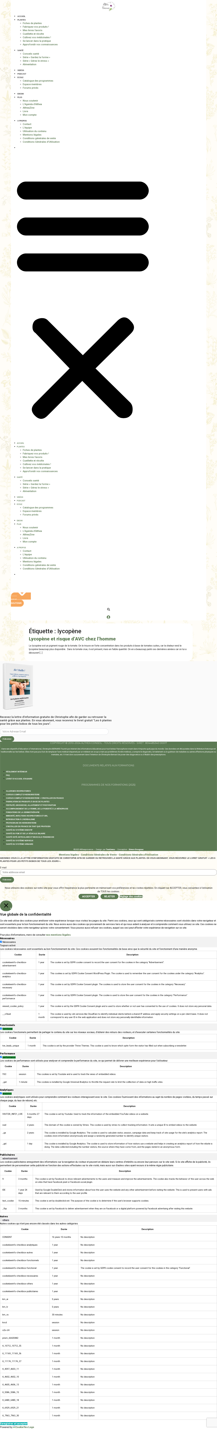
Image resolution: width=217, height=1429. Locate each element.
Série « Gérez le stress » (36, 60)
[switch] (1, 1028)
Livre (25, 111)
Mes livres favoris (32, 30)
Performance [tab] (7, 1053)
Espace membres (32, 84)
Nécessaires (9, 942)
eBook (20, 94)
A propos (22, 121)
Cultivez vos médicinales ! (37, 37)
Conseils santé (31, 53)
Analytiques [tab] (6, 1089)
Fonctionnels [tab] (7, 1025)
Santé (20, 50)
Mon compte (29, 114)
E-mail (3, 867)
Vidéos (20, 70)
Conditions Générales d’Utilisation (41, 141)
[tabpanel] (108, 984)
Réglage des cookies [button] (131, 896)
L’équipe (27, 127)
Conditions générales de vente (39, 138)
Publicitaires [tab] (7, 1154)
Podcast (21, 74)
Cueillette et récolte (33, 33)
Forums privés (30, 87)
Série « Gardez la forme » (36, 57)
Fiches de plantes (32, 23)
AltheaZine (28, 107)
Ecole (20, 77)
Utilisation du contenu (34, 131)
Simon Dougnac (136, 849)
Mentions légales (32, 134)
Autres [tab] (4, 1216)
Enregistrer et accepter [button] (13, 1423)
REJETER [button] (109, 896)
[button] (83, 296)
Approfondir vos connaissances (40, 44)
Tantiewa (110, 849)
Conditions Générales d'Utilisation (138, 854)
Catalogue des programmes (38, 80)
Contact (27, 124)
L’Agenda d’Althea (32, 104)
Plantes (21, 20)
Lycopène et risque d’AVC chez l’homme (72, 639)
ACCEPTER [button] (88, 896)
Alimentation (29, 64)
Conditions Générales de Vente (99, 854)
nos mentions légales (58, 934)
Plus (19, 97)
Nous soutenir (30, 100)
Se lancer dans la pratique (37, 41)
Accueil (21, 16)
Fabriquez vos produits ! (36, 26)
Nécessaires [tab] (7, 938)
